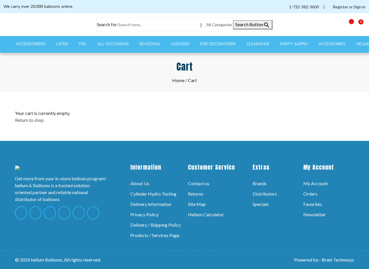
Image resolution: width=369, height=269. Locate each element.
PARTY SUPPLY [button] (294, 44)
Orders (310, 193)
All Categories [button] (219, 24)
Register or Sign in (349, 6)
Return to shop (29, 120)
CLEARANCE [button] (258, 44)
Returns (195, 193)
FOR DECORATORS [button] (218, 44)
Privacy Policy (144, 214)
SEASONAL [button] (150, 44)
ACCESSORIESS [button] (31, 44)
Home (178, 80)
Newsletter (314, 214)
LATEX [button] (62, 44)
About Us (139, 183)
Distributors (265, 193)
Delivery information (150, 204)
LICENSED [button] (181, 44)
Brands (260, 183)
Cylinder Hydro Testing (153, 193)
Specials (261, 204)
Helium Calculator (206, 214)
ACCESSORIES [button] (333, 44)
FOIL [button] (83, 44)
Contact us (198, 183)
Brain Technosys (338, 259)
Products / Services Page (154, 235)
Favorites (312, 204)
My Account (315, 183)
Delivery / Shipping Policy (155, 225)
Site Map (197, 204)
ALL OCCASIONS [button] (113, 44)
